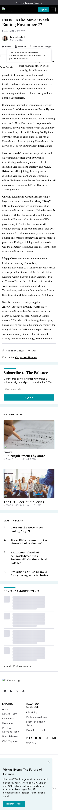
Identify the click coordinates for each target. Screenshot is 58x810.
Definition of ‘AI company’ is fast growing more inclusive (29, 573)
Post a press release (23, 666)
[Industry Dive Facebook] (11, 691)
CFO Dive (31, 743)
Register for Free (14, 803)
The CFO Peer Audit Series (23, 502)
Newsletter (7, 723)
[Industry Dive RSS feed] (23, 691)
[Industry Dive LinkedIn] (4, 691)
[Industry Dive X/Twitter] (17, 691)
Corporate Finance (26, 357)
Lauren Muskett (17, 37)
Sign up (43, 9)
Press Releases (10, 736)
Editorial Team (9, 713)
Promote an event (35, 729)
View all (7, 666)
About (5, 709)
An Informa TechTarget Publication (29, 3)
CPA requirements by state (24, 455)
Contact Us (8, 718)
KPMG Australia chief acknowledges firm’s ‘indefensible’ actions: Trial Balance (29, 558)
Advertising (31, 712)
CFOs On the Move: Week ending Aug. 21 (27, 529)
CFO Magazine (10, 741)
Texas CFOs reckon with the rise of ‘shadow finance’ (29, 541)
